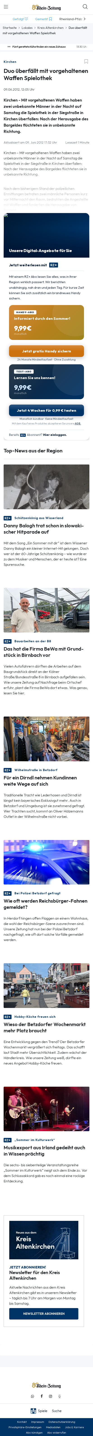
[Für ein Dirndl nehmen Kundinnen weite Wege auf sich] (46, 738)
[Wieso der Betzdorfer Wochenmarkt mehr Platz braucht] (46, 985)
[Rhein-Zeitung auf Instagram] (50, 1396)
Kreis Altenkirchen (50, 28)
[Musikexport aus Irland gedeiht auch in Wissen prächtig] (46, 1108)
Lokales (27, 28)
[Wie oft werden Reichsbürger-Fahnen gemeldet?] (46, 861)
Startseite (10, 28)
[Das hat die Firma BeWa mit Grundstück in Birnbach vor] (46, 609)
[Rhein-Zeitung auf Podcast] (59, 1396)
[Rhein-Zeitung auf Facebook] (41, 1396)
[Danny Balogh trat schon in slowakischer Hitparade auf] (46, 486)
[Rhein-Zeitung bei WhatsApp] (32, 1396)
